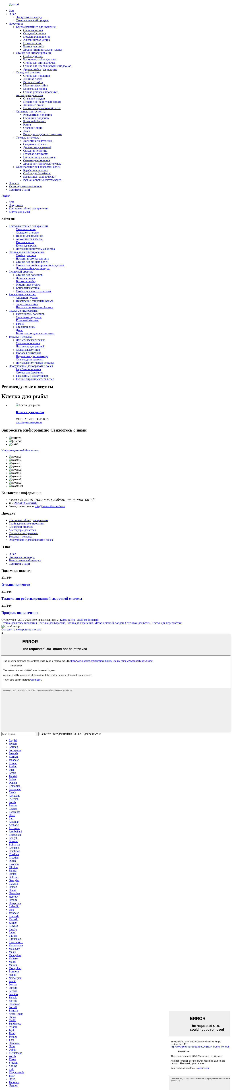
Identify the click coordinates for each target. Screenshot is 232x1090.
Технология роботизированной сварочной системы (41, 598)
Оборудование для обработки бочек (38, 166)
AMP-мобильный (88, 619)
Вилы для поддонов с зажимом (42, 134)
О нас (12, 13)
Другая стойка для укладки (40, 69)
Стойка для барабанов (37, 173)
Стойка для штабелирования (33, 52)
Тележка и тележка (27, 137)
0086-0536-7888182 (25, 503)
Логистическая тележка (37, 140)
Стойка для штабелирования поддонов (47, 65)
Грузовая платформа (35, 153)
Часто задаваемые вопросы (25, 186)
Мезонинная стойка (35, 85)
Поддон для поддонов (36, 36)
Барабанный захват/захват (39, 176)
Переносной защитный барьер (42, 101)
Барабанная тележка (35, 170)
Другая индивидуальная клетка (42, 49)
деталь (38, 422)
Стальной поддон (34, 98)
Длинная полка (32, 78)
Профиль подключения (19, 613)
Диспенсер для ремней (37, 147)
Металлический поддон (109, 622)
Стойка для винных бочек (39, 62)
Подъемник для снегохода (39, 157)
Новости (14, 183)
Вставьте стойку (33, 82)
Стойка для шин (33, 56)
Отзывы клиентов (15, 585)
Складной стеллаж (34, 33)
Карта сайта (67, 619)
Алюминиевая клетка (36, 39)
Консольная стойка (35, 88)
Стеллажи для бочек (137, 622)
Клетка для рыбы (33, 46)
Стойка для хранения (80, 622)
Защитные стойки (34, 105)
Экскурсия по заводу (29, 17)
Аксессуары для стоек (29, 95)
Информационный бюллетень (20, 450)
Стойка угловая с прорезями (40, 92)
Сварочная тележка (35, 144)
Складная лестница (35, 150)
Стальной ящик (32, 127)
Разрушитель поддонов (37, 114)
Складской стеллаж (28, 72)
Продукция (16, 23)
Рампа (27, 124)
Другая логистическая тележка (42, 163)
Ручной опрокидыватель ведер (42, 179)
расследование (25, 422)
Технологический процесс (32, 20)
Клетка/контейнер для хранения (35, 26)
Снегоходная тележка (36, 160)
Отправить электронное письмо (21, 629)
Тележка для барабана (51, 622)
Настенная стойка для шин (39, 59)
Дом (11, 10)
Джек (26, 131)
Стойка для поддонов (36, 75)
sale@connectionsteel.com (50, 506)
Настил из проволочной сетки (42, 108)
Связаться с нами (19, 189)
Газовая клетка (32, 43)
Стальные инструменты (30, 111)
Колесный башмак (34, 121)
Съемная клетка (33, 30)
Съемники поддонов (36, 118)
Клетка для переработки (167, 622)
